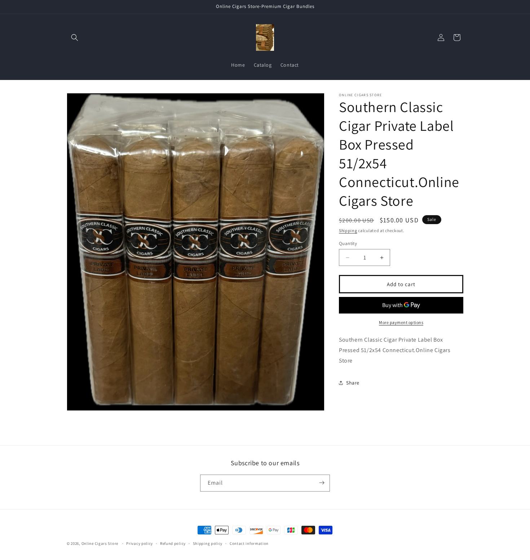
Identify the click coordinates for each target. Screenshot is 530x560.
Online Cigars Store (99, 543)
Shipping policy (208, 543)
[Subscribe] (322, 482)
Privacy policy (139, 543)
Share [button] (352, 382)
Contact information (249, 543)
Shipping (348, 230)
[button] (75, 37)
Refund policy (173, 543)
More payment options (401, 322)
